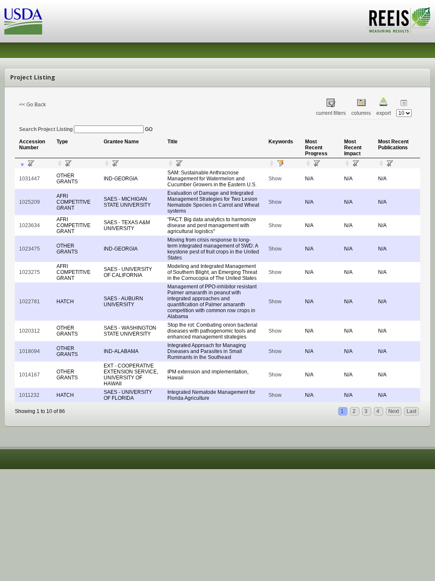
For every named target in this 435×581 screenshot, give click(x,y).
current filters (331, 113)
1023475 (29, 249)
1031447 (29, 179)
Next (393, 411)
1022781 (29, 302)
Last (411, 411)
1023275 (29, 272)
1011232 (29, 395)
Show (275, 179)
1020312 (29, 331)
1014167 (29, 375)
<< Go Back (32, 105)
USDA (23, 21)
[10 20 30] (404, 113)
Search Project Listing (46, 129)
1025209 (29, 202)
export (383, 113)
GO (149, 129)
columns (361, 113)
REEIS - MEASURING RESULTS (399, 20)
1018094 (29, 351)
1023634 (29, 225)
